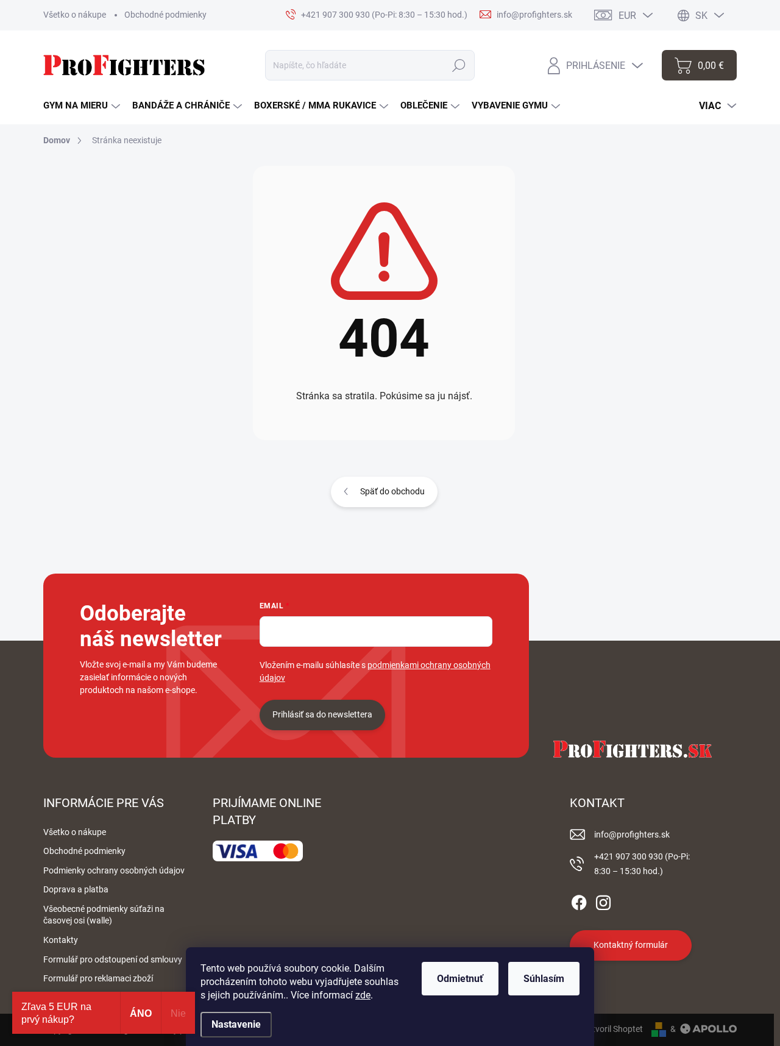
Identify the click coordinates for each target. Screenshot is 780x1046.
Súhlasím (543, 978)
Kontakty (60, 940)
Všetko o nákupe (74, 15)
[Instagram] (603, 900)
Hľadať (459, 65)
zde (362, 995)
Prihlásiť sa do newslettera (322, 714)
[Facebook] (579, 900)
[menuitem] (81, 106)
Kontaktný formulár (631, 945)
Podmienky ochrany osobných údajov (114, 870)
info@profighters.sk (632, 834)
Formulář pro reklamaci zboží (98, 978)
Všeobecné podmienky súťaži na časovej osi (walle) (104, 915)
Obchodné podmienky (165, 15)
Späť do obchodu (392, 491)
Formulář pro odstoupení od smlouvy (112, 959)
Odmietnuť (460, 978)
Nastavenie (236, 1024)
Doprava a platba (75, 889)
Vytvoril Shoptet (613, 1029)
